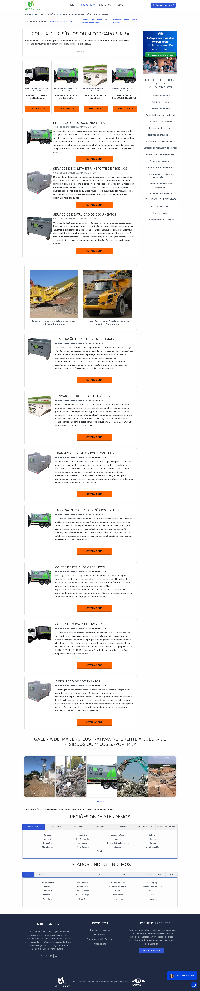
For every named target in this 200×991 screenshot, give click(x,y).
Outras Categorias (160, 199)
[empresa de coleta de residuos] (66, 75)
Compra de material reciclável (160, 193)
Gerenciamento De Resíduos (100, 939)
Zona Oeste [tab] (78, 826)
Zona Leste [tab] (122, 826)
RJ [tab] (28, 874)
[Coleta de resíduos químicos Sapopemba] (54, 294)
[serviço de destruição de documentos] (39, 228)
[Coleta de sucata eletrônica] (39, 634)
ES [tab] (52, 874)
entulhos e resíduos (46, 14)
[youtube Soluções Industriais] (51, 956)
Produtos (86, 5)
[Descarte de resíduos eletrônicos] (39, 406)
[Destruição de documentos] (39, 691)
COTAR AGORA (37, 108)
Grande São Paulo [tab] (144, 826)
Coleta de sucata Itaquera (61, 21)
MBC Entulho (48, 924)
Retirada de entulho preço (160, 134)
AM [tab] (159, 874)
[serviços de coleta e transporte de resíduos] (39, 182)
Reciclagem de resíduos (160, 128)
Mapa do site (100, 943)
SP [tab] (64, 874)
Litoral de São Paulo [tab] (166, 826)
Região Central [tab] (33, 826)
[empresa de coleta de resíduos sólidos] (39, 520)
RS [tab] (100, 874)
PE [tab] (112, 874)
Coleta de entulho (160, 102)
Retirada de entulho (160, 95)
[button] (97, 800)
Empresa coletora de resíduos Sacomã (126, 21)
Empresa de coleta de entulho (160, 154)
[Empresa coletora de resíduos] (37, 75)
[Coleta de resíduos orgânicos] (39, 577)
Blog (120, 5)
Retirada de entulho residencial (160, 115)
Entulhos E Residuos (100, 929)
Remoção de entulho (160, 108)
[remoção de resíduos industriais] (124, 75)
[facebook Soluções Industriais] (41, 956)
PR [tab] (76, 874)
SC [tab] (88, 874)
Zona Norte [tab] (56, 826)
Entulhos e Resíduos (160, 206)
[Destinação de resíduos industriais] (39, 349)
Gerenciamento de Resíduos (160, 219)
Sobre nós (105, 5)
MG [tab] (40, 874)
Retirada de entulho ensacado (160, 167)
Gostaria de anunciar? (163, 5)
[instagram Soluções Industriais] (46, 956)
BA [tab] (124, 874)
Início (71, 5)
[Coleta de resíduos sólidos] (95, 75)
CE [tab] (136, 874)
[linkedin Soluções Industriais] (55, 956)
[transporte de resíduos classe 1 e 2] (39, 463)
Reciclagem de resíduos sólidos (160, 141)
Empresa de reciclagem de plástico (160, 147)
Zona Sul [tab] (100, 826)
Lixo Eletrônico (160, 213)
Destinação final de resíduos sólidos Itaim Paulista (94, 21)
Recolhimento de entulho (160, 121)
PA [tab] (171, 874)
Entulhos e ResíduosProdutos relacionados (160, 83)
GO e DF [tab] (147, 874)
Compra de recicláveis (160, 160)
